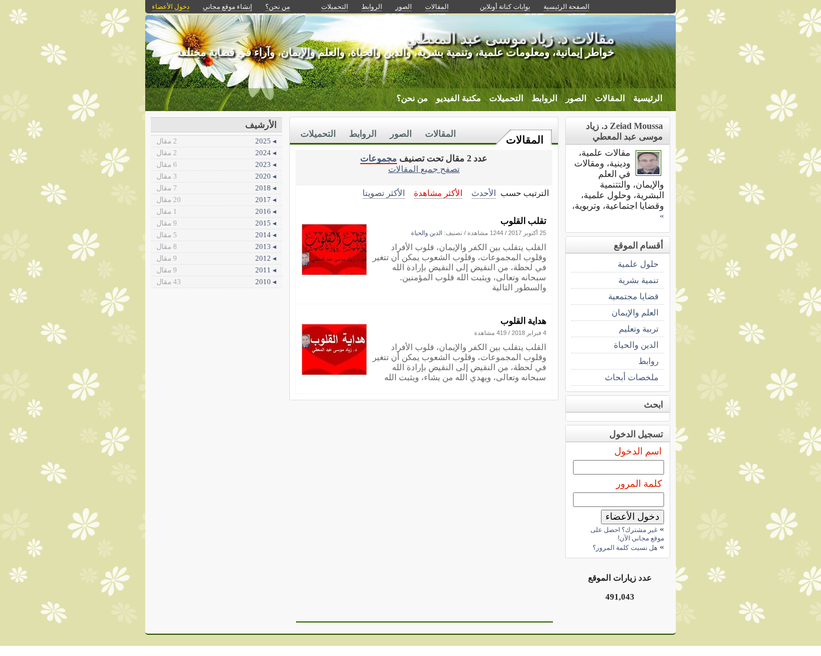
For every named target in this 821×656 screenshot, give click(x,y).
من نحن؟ (412, 98)
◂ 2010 (216, 281)
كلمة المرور (639, 483)
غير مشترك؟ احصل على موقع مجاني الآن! (627, 534)
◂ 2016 (216, 211)
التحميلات (506, 98)
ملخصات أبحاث (631, 377)
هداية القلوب (523, 320)
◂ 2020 (216, 176)
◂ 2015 (216, 223)
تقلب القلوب (523, 221)
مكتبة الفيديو (458, 98)
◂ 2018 (216, 188)
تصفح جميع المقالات (424, 169)
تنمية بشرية (638, 280)
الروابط (544, 98)
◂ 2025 (216, 141)
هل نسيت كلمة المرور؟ (625, 548)
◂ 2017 (216, 199)
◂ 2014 (216, 235)
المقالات (610, 98)
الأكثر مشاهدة (438, 193)
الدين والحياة (426, 232)
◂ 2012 (216, 258)
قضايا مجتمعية (633, 296)
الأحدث (483, 193)
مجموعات (378, 158)
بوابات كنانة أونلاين (505, 7)
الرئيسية (647, 98)
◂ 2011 (216, 270)
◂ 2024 (216, 153)
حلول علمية (638, 264)
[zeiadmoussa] (648, 173)
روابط (648, 361)
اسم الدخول (638, 451)
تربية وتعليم (638, 328)
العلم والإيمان (635, 312)
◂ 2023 (216, 164)
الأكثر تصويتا (383, 193)
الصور (576, 98)
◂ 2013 (216, 246)
